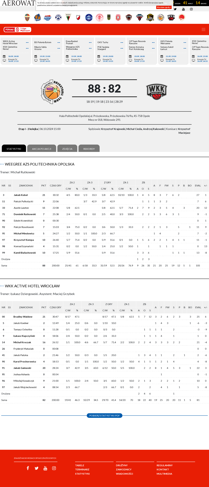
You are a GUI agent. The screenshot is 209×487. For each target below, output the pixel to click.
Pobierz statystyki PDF (104, 415)
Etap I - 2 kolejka (28, 129)
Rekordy (89, 148)
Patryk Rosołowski (24, 226)
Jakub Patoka (20, 355)
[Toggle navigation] (203, 29)
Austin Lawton (21, 207)
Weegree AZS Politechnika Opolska (39, 164)
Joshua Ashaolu (21, 374)
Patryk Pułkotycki (23, 201)
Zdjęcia (67, 148)
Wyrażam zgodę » (164, 7)
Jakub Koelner (21, 323)
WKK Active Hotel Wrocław (32, 286)
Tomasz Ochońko (22, 329)
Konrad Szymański (23, 246)
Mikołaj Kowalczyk (23, 380)
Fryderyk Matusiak (23, 348)
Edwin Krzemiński (23, 220)
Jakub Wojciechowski (25, 387)
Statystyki (14, 148)
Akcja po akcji (41, 148)
